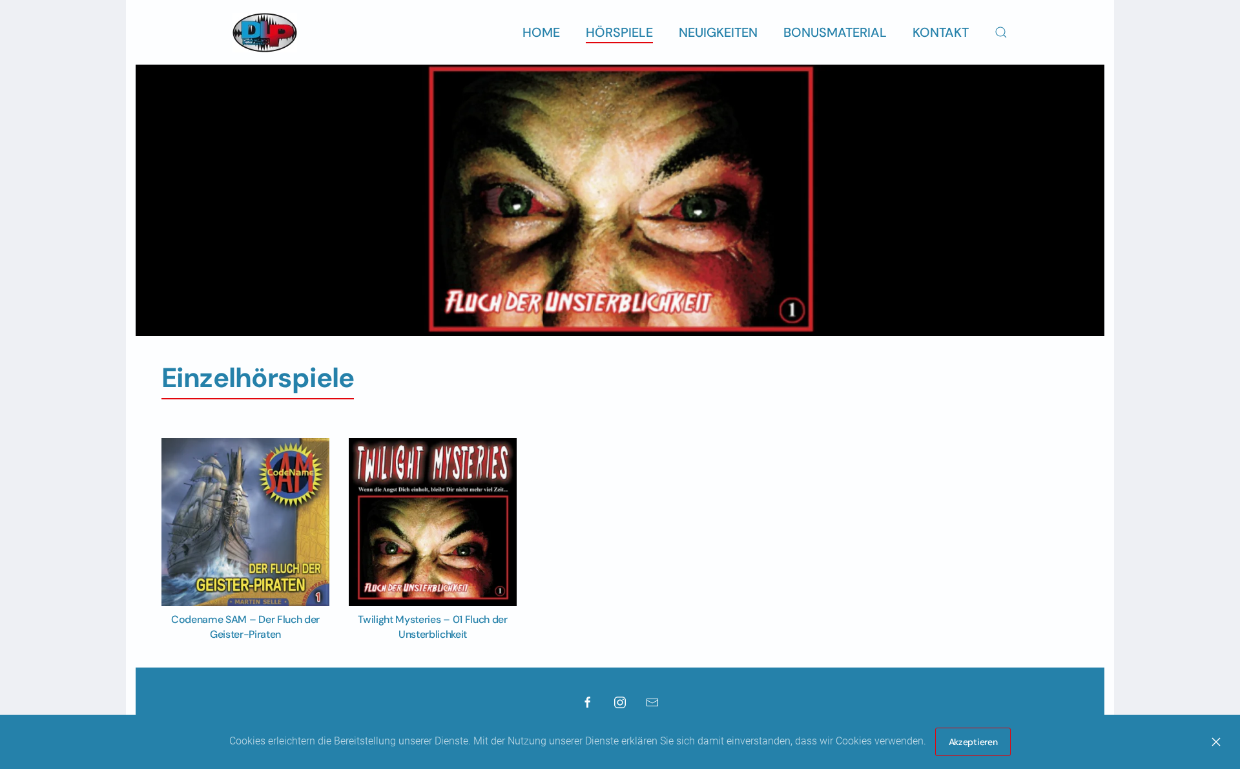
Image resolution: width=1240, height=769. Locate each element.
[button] (1001, 32)
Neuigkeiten (718, 32)
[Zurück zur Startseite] (264, 32)
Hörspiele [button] (619, 32)
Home (541, 32)
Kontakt (941, 32)
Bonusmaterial (835, 32)
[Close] (1216, 741)
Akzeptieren (973, 742)
